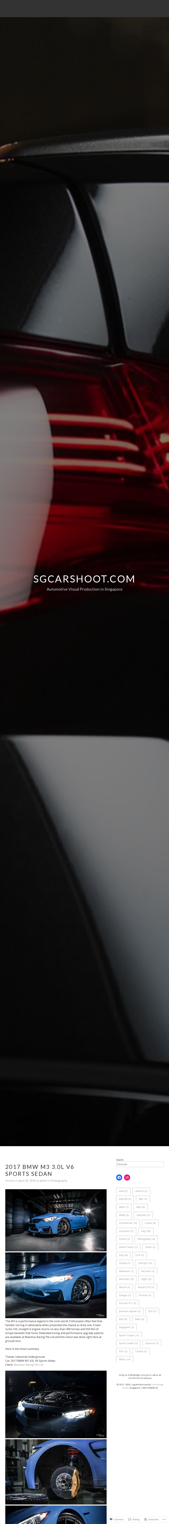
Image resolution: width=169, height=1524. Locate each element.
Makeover (126, 1271)
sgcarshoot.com (84, 579)
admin (43, 1180)
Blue (140, 1207)
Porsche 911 (127, 1303)
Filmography (146, 1239)
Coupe (150, 1223)
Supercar (152, 1343)
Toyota (141, 1351)
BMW (124, 1215)
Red (123, 1319)
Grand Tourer (128, 1247)
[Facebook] (119, 1177)
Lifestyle (145, 1263)
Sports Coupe (129, 1335)
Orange (125, 1295)
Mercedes (126, 1279)
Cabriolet (143, 1215)
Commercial (128, 1223)
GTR (139, 1255)
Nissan (124, 1287)
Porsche (145, 1295)
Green (150, 1247)
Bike (143, 1198)
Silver (139, 1319)
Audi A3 (141, 1191)
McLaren (147, 1271)
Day (146, 1231)
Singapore (126, 1327)
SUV (123, 1351)
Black (124, 1207)
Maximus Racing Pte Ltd (28, 1365)
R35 (152, 1311)
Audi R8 (125, 1198)
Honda (124, 1263)
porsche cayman (130, 1311)
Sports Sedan (128, 1343)
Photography (59, 1180)
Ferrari (124, 1239)
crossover (126, 1231)
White (124, 1359)
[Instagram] (127, 1177)
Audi (123, 1191)
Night (146, 1279)
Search (119, 1159)
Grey (123, 1255)
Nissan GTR (146, 1287)
